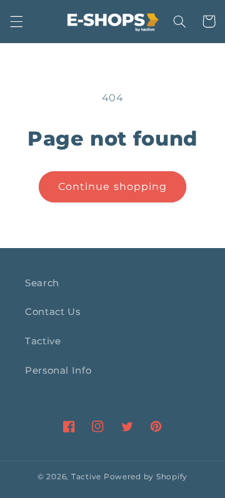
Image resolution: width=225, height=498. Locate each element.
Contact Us (52, 311)
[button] (16, 21)
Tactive (43, 341)
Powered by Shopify (146, 476)
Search (42, 283)
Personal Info (58, 370)
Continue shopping (112, 186)
